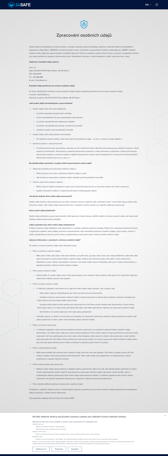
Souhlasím (75, 449)
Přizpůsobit (59, 449)
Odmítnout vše (41, 449)
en (146, 4)
